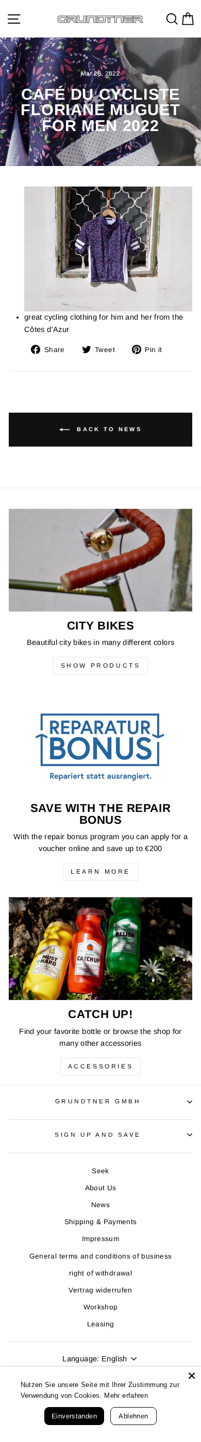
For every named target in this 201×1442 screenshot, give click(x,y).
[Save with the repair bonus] (100, 742)
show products (101, 665)
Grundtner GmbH (98, 1101)
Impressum (100, 1239)
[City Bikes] (100, 560)
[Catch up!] (100, 948)
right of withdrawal (100, 1273)
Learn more (100, 871)
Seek (100, 1171)
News (100, 1205)
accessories (100, 1066)
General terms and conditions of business (100, 1256)
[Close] (192, 1376)
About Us (100, 1188)
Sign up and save (98, 1134)
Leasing (100, 1324)
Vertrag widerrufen (100, 1290)
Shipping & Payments (100, 1222)
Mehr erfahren (133, 1395)
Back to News (108, 429)
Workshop (100, 1307)
